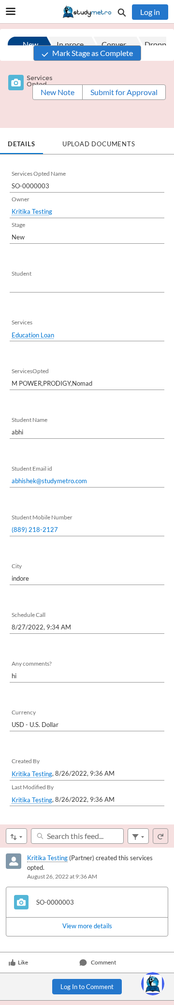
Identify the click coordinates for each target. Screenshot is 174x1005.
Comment (103, 962)
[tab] (21, 141)
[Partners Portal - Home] (87, 12)
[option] (29, 44)
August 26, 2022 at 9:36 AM (62, 876)
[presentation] (87, 926)
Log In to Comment (87, 987)
